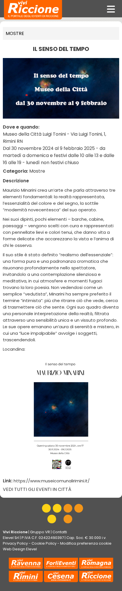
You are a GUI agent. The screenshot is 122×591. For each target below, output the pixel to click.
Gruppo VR (40, 532)
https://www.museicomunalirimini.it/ (52, 481)
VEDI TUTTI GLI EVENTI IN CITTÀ (37, 489)
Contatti (59, 532)
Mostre (15, 33)
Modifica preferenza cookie (86, 543)
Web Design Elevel (20, 549)
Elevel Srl (11, 537)
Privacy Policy (15, 543)
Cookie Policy (43, 543)
